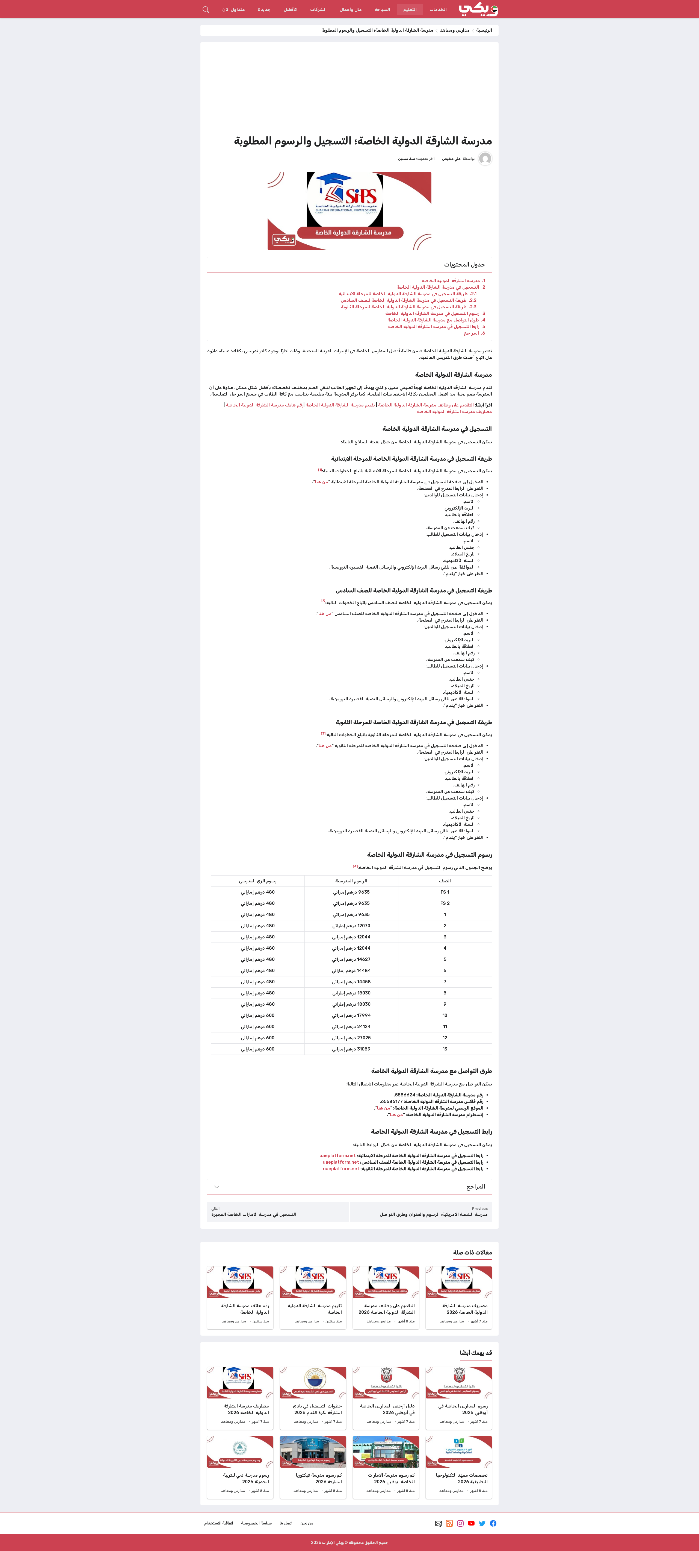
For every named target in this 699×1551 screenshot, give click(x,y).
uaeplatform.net (337, 1155)
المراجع (474, 333)
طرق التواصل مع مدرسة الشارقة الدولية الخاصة (436, 320)
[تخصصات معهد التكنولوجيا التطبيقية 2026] (459, 1467)
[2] (323, 600)
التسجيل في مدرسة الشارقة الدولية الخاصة (440, 287)
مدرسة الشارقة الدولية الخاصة (453, 280)
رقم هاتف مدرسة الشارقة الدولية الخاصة (264, 405)
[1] (320, 470)
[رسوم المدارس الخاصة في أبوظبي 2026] (459, 1398)
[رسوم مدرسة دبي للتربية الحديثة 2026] (240, 1467)
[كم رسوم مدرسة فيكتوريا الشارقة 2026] (313, 1467)
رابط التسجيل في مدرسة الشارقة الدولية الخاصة (436, 326)
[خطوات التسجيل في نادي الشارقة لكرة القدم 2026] (313, 1398)
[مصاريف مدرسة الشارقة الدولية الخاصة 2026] (459, 1297)
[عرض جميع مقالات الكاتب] (485, 158)
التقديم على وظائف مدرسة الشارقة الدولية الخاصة (426, 405)
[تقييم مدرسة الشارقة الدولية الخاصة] (313, 1297)
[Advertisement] (349, 90)
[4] (355, 866)
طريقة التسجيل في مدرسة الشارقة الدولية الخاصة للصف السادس (408, 300)
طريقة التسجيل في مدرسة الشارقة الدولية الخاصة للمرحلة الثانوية (408, 306)
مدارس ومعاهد (455, 30)
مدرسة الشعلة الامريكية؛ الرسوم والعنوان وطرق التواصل (434, 1214)
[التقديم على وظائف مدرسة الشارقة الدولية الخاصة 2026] (386, 1297)
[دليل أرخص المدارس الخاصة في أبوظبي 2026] (386, 1398)
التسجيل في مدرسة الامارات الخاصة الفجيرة (253, 1214)
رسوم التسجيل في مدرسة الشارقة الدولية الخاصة (435, 313)
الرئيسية (484, 30)
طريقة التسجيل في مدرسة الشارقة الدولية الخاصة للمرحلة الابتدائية (407, 293)
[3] (323, 733)
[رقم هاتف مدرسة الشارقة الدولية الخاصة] (240, 1297)
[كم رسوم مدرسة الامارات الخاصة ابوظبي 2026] (386, 1467)
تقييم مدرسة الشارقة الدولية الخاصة (340, 405)
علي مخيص (451, 158)
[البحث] (205, 9)
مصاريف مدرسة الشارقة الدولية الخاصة (454, 411)
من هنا (321, 481)
